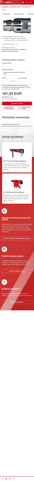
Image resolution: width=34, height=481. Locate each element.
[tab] (6, 14)
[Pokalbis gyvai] (10, 479)
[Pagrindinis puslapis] (8, 2)
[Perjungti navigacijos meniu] (3, 2)
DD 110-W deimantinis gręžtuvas (14, 161)
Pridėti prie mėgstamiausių (10, 108)
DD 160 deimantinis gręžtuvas (13, 192)
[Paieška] (30, 2)
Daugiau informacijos (8, 44)
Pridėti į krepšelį (18, 103)
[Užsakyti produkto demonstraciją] (6, 479)
